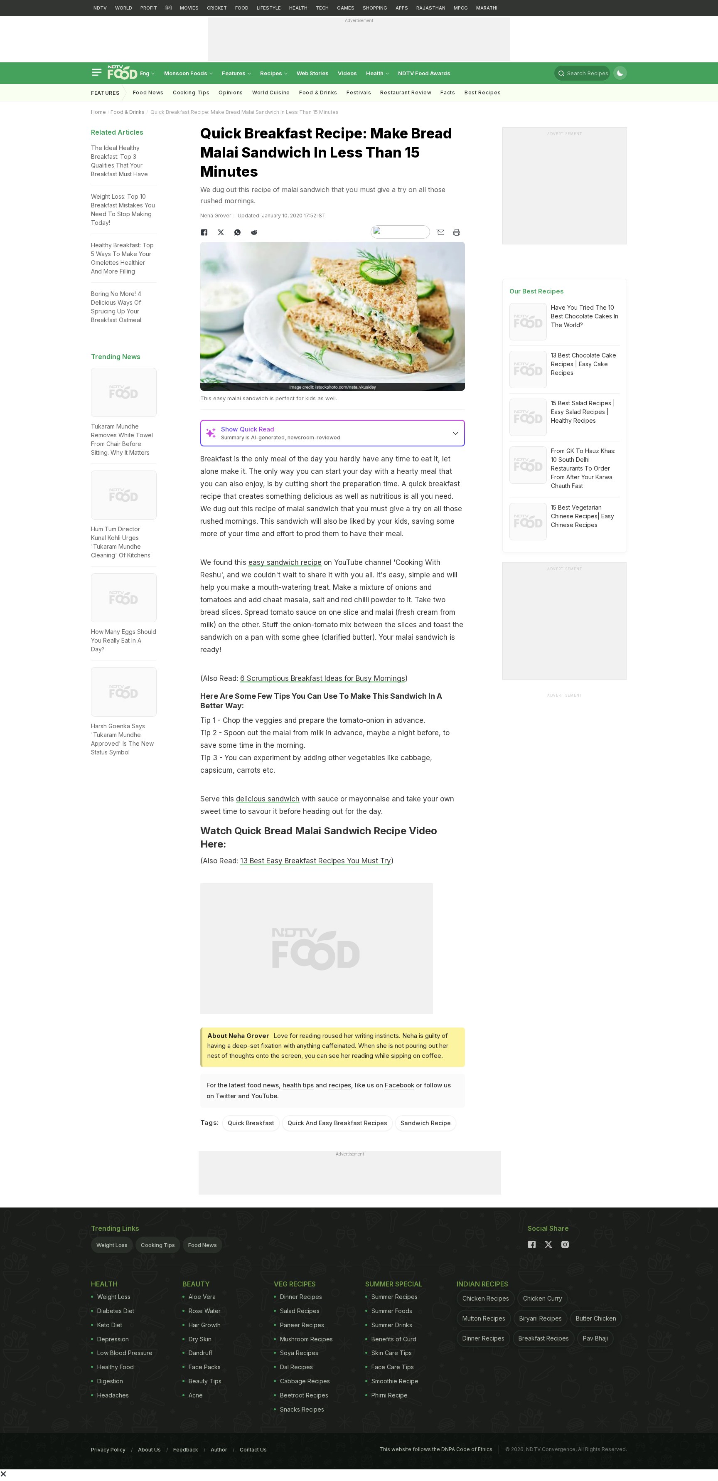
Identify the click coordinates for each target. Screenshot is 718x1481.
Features (234, 73)
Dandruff (200, 1352)
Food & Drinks (318, 92)
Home (98, 112)
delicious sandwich (268, 799)
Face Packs (205, 1366)
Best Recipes (483, 92)
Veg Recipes (295, 1284)
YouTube (264, 1096)
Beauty (196, 1284)
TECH (322, 8)
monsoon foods (186, 73)
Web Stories (313, 73)
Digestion (110, 1381)
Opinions (231, 92)
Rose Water (205, 1310)
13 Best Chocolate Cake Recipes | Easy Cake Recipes (583, 364)
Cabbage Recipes (305, 1381)
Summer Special (394, 1284)
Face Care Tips (392, 1366)
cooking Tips (191, 92)
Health (375, 73)
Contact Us (253, 1450)
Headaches (113, 1395)
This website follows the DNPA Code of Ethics (435, 1449)
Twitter (226, 1096)
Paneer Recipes (302, 1324)
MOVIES (189, 8)
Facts (447, 92)
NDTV (100, 8)
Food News (148, 92)
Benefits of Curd (393, 1339)
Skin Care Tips (391, 1352)
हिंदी (168, 8)
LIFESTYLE (269, 8)
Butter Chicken (596, 1318)
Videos (347, 73)
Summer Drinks (391, 1324)
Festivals (359, 92)
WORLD (123, 8)
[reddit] (254, 232)
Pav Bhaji (595, 1338)
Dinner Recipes (301, 1296)
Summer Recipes (394, 1296)
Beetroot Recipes (304, 1395)
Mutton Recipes (483, 1318)
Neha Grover (215, 215)
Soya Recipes (299, 1352)
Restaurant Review (405, 92)
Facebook (399, 1085)
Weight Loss (112, 1245)
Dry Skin (200, 1339)
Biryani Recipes (540, 1318)
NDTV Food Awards (424, 73)
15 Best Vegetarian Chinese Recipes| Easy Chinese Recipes (582, 516)
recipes (340, 1085)
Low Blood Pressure (124, 1352)
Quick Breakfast (251, 1122)
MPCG (461, 8)
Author (219, 1450)
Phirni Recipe (389, 1395)
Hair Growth (205, 1324)
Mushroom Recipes (306, 1339)
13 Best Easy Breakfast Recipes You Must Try (315, 861)
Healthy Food (115, 1366)
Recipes (271, 73)
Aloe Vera (202, 1296)
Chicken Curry (542, 1298)
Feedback (185, 1450)
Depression (113, 1339)
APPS (402, 8)
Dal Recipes (296, 1366)
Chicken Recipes (485, 1298)
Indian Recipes (482, 1284)
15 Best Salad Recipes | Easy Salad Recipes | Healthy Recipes (583, 411)
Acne (196, 1395)
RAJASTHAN (430, 8)
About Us (149, 1450)
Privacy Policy (108, 1450)
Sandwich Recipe (426, 1122)
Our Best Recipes (536, 291)
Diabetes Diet (115, 1310)
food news (263, 1085)
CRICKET (217, 8)
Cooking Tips (158, 1245)
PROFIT (148, 8)
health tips (298, 1085)
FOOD (241, 8)
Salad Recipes (300, 1310)
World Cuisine (271, 92)
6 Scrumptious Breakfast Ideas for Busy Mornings (322, 678)
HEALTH (298, 8)
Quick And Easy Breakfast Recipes (337, 1122)
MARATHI (486, 8)
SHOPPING (375, 8)
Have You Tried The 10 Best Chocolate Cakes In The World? (584, 316)
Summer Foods (391, 1310)
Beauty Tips (205, 1381)
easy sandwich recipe (285, 562)
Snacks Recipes (302, 1409)
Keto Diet (109, 1324)
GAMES (345, 8)
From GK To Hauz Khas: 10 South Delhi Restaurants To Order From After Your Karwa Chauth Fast (583, 468)
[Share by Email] (440, 232)
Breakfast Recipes (544, 1338)
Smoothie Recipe (394, 1381)
